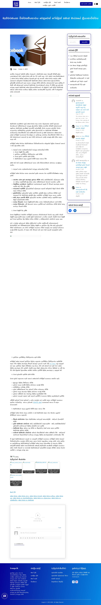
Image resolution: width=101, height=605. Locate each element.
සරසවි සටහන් (55, 579)
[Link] (38, 538)
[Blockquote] (34, 538)
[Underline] (25, 538)
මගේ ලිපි (13, 492)
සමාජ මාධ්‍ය (13, 496)
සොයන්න (85, 42)
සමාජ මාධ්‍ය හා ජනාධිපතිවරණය (23, 498)
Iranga (77, 126)
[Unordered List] (32, 538)
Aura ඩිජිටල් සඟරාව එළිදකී (78, 56)
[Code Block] (36, 538)
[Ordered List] (30, 538)
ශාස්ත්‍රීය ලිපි (34, 575)
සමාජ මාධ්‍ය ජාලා (23, 496)
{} (40, 537)
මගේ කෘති (34, 579)
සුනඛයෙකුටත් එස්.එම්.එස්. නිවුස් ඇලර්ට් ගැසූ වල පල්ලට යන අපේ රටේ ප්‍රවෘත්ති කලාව (82, 107)
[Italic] (23, 538)
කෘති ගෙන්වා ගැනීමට (86, 4)
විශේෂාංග (34, 582)
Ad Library (53, 363)
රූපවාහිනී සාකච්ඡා (57, 572)
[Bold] (21, 538)
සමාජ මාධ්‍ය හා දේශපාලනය (42, 498)
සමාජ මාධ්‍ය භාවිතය (49, 496)
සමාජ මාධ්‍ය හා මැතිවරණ (26, 500)
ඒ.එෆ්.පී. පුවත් (37, 402)
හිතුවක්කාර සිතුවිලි (57, 582)
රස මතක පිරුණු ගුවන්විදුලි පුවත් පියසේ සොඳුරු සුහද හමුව (78, 69)
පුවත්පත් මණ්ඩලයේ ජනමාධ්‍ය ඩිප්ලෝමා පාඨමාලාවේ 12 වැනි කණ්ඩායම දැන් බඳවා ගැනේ (79, 78)
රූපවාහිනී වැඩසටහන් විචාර (59, 575)
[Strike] (27, 538)
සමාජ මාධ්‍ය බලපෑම (36, 496)
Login (59, 527)
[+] (43, 537)
